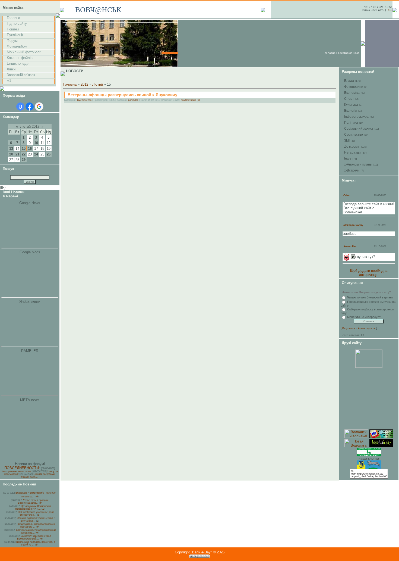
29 (24, 160)
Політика (351, 122)
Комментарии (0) (190, 100)
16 (30, 149)
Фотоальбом (17, 46)
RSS (389, 9)
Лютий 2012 (29, 126)
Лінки (11, 69)
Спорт (349, 99)
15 (24, 149)
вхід (356, 52)
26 (48, 154)
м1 (9, 81)
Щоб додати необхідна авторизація (368, 273)
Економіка (352, 93)
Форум (12, 41)
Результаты (348, 328)
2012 (84, 84)
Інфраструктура (356, 117)
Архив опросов (366, 328)
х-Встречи (352, 170)
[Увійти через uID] (20, 106)
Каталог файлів (20, 58)
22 (24, 154)
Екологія (350, 111)
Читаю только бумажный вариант (370, 297)
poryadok (133, 100)
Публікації (15, 35)
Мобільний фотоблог (24, 52)
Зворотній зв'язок (21, 75)
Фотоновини (353, 87)
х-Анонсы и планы (358, 164)
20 (11, 154)
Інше (348, 158)
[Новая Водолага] (356, 446)
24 (36, 154)
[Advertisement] (369, 399)
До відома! (352, 146)
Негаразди (352, 152)
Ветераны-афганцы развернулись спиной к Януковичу (122, 94)
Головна (13, 18)
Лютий (97, 84)
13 (11, 149)
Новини (13, 29)
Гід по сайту (17, 23)
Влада (349, 81)
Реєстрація (345, 52)
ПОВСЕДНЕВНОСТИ (21, 468)
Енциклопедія (18, 63)
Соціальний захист (358, 128)
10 (36, 143)
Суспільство (84, 100)
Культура (351, 105)
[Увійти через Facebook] (30, 106)
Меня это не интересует (364, 317)
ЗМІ (347, 140)
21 (17, 154)
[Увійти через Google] (39, 106)
